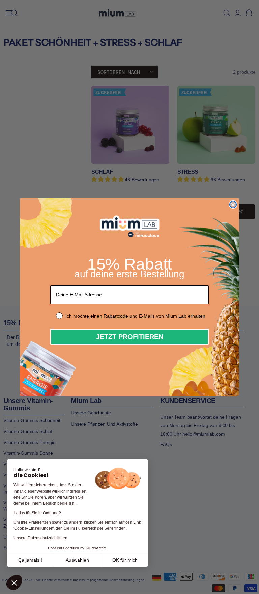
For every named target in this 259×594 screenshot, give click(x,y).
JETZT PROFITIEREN (129, 336)
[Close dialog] (233, 204)
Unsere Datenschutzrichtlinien (40, 538)
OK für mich (125, 560)
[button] (14, 582)
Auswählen (77, 560)
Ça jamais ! (30, 560)
